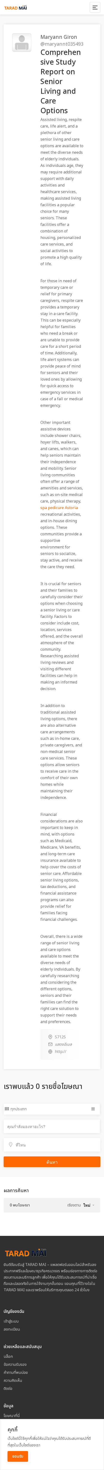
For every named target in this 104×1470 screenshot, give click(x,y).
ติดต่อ (8, 1389)
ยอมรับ (17, 1456)
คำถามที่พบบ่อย (16, 1373)
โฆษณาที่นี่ (12, 1416)
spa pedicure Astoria (59, 508)
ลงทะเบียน (12, 1329)
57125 (60, 1037)
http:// (60, 1052)
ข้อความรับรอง (15, 1364)
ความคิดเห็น (13, 1381)
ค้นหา (52, 1162)
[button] (88, 1205)
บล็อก (8, 1356)
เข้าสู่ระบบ (11, 1321)
